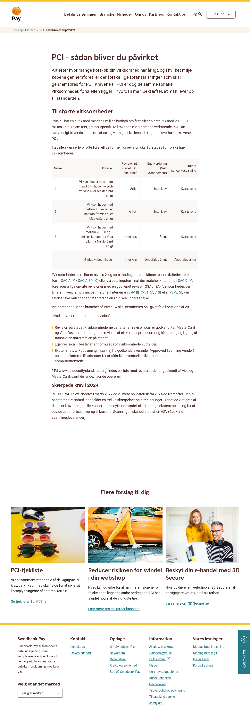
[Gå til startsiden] (16, 14)
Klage (153, 665)
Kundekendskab (160, 678)
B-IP (132, 292)
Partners (156, 14)
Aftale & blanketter (162, 647)
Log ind (218, 14)
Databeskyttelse (160, 653)
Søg (194, 14)
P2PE (174, 292)
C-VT (145, 292)
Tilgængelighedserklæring (167, 690)
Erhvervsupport (80, 653)
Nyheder (124, 14)
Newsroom (117, 653)
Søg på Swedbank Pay (125, 672)
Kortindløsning (203, 665)
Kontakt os (176, 14)
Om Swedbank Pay (123, 647)
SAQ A (66, 280)
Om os (140, 14)
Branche (107, 14)
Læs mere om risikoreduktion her (114, 609)
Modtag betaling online (208, 647)
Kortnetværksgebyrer (163, 672)
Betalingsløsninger (80, 14)
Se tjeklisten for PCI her (29, 601)
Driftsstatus (157, 659)
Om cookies (157, 684)
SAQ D (183, 280)
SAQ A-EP (85, 280)
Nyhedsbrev (118, 659)
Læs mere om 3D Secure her (188, 603)
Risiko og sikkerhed (23, 30)
